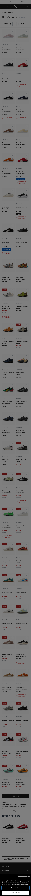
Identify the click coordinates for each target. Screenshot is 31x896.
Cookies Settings (15, 887)
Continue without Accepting (24, 876)
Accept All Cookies (15, 892)
